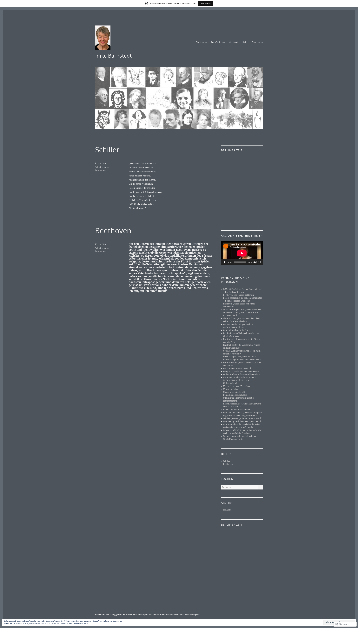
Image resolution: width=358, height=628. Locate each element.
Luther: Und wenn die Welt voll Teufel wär (241, 374)
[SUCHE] (260, 487)
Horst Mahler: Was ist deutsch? (237, 368)
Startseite (201, 42)
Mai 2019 (227, 510)
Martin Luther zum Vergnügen (236, 386)
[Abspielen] (224, 262)
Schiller (107, 149)
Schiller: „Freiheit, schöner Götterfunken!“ (242, 418)
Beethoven (113, 230)
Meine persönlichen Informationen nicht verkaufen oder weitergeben (169, 615)
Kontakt (233, 42)
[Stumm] (254, 262)
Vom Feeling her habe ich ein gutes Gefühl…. (243, 421)
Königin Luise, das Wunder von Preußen (241, 371)
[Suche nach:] (239, 487)
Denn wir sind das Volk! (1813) (236, 330)
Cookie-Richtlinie (80, 623)
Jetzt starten (205, 3)
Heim (245, 42)
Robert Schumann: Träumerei (236, 410)
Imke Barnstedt (113, 55)
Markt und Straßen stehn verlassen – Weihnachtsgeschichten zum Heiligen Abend (239, 380)
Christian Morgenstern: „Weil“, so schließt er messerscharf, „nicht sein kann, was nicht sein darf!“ (242, 313)
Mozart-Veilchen (231, 389)
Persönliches (218, 42)
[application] (242, 253)
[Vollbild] (259, 262)
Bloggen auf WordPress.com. (124, 615)
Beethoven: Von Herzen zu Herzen (238, 295)
